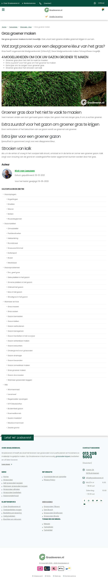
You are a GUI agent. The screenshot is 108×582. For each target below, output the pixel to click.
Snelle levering (56, 16)
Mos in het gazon (15, 292)
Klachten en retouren (12, 519)
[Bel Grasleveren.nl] (41, 3)
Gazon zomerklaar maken (19, 365)
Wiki (6, 385)
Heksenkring (13, 238)
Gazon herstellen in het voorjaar (21, 336)
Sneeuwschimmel (15, 248)
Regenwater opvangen (18, 399)
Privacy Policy (49, 480)
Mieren (11, 209)
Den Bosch (48, 510)
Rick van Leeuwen (25, 170)
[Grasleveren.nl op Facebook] (84, 500)
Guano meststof (14, 418)
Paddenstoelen (14, 233)
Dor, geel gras (14, 272)
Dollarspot (12, 253)
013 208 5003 (90, 455)
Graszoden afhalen (11, 489)
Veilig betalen (9, 516)
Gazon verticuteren (16, 326)
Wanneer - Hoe (25, 27)
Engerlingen (13, 199)
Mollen (10, 214)
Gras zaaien (13, 311)
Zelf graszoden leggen (13, 483)
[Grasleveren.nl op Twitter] (97, 500)
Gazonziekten (10, 223)
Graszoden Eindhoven (53, 513)
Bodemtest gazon (15, 408)
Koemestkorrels (14, 413)
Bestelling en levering (12, 513)
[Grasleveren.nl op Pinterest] (93, 500)
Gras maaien (13, 306)
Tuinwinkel (48, 530)
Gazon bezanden (15, 360)
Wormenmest (13, 389)
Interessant (38, 576)
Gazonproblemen (12, 267)
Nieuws (47, 524)
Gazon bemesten (15, 316)
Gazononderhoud (11, 496)
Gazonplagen (10, 194)
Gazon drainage (15, 355)
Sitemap (57, 576)
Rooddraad (13, 243)
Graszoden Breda (51, 516)
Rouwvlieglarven (15, 219)
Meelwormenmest (15, 423)
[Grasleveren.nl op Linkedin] (101, 500)
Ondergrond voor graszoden (20, 350)
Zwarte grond (13, 428)
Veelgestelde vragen (12, 510)
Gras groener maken (17, 370)
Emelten (11, 204)
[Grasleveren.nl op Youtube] (84, 504)
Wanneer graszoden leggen (20, 380)
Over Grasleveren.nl (11, 3)
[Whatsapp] (95, 3)
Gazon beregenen (16, 331)
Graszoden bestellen (12, 492)
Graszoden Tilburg (52, 506)
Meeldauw (12, 263)
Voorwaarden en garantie (55, 476)
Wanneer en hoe (11, 302)
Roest (10, 258)
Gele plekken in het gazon (19, 277)
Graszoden (8, 480)
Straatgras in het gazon (18, 297)
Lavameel (12, 394)
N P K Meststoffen (15, 404)
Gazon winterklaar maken (18, 341)
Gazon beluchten (15, 346)
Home (4, 27)
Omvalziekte (13, 228)
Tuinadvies (13, 27)
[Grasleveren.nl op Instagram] (88, 500)
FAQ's (48, 576)
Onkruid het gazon (15, 287)
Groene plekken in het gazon (20, 282)
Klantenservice (29, 3)
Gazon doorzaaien (16, 375)
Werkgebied (47, 502)
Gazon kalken (13, 321)
